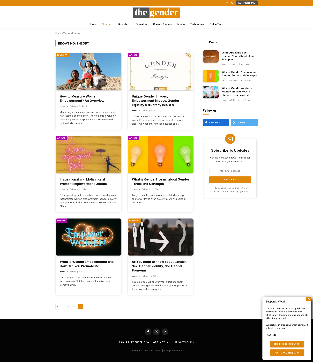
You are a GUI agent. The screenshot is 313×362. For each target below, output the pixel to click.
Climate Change (162, 24)
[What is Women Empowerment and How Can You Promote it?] (88, 237)
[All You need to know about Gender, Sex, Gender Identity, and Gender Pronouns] (161, 237)
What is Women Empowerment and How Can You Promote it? (87, 264)
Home (92, 24)
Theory (105, 24)
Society (122, 24)
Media (181, 24)
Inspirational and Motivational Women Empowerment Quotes (83, 182)
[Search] (232, 3)
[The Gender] (156, 13)
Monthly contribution (287, 353)
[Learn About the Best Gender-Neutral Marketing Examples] (211, 56)
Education (141, 24)
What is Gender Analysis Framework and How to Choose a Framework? (237, 92)
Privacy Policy (231, 191)
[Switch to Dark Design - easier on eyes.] (227, 3)
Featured (62, 55)
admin (63, 106)
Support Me (246, 2)
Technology (197, 24)
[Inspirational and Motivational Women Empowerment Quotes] (88, 154)
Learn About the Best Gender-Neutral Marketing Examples (238, 56)
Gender (133, 55)
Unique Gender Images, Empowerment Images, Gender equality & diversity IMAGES (155, 101)
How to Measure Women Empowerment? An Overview (82, 99)
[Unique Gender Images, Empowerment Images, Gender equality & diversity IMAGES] (161, 71)
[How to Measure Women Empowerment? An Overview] (88, 71)
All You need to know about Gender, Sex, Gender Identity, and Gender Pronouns (159, 266)
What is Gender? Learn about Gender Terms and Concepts (160, 182)
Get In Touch (216, 24)
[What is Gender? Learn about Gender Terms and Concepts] (161, 154)
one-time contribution (287, 344)
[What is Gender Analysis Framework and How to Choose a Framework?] (211, 92)
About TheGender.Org (134, 342)
